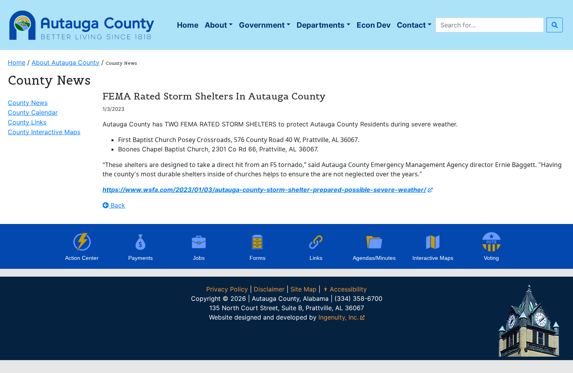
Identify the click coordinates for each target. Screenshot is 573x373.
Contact (411, 25)
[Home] (82, 24)
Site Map (303, 289)
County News (28, 103)
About (216, 25)
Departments (321, 25)
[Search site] (554, 25)
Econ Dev (374, 25)
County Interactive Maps (44, 132)
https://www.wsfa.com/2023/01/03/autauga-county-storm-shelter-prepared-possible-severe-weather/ (264, 190)
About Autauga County (65, 62)
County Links (27, 122)
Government (262, 25)
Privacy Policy (227, 289)
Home (189, 27)
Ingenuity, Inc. (338, 317)
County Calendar (33, 112)
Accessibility (348, 289)
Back (117, 205)
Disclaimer (269, 289)
